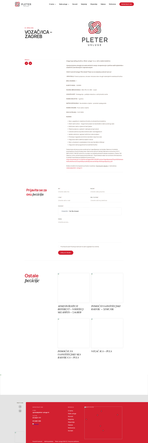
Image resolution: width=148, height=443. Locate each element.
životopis (61, 206)
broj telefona (95, 197)
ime (59, 188)
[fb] (20, 406)
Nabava (103, 4)
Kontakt (70, 431)
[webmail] (36, 425)
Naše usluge (63, 4)
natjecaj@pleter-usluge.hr (74, 168)
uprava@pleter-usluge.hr (41, 412)
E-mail (60, 197)
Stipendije (93, 4)
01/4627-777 (37, 418)
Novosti (75, 4)
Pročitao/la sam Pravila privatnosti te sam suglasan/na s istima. (80, 246)
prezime (92, 188)
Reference (112, 4)
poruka (60, 219)
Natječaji (84, 4)
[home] (23, 4)
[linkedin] (20, 411)
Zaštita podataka (48, 441)
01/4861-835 (37, 421)
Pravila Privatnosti (37, 441)
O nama (51, 4)
